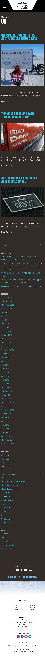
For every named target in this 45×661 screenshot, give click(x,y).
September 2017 (7, 350)
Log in (3, 537)
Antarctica (5, 455)
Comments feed (7, 545)
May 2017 (5, 365)
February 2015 (6, 432)
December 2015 (7, 399)
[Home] (22, 5)
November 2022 (7, 305)
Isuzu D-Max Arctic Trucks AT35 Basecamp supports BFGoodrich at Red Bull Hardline (21, 281)
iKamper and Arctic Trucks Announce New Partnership (22, 286)
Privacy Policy (22, 651)
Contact (32, 609)
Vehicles (16, 603)
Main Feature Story (22, 474)
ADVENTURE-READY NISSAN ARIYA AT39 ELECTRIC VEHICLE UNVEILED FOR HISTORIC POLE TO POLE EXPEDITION (22, 266)
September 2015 (7, 410)
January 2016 (6, 395)
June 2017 (5, 361)
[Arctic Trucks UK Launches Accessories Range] (22, 220)
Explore (4, 463)
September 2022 (7, 309)
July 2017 (5, 357)
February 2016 (6, 391)
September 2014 (7, 444)
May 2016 (5, 380)
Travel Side (5, 511)
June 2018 (5, 324)
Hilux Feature (6, 466)
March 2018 (6, 331)
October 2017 (6, 346)
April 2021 (5, 316)
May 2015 (5, 425)
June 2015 (5, 421)
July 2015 (5, 417)
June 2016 (5, 376)
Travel (3, 504)
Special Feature (7, 500)
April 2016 (5, 384)
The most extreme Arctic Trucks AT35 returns (18, 115)
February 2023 (6, 301)
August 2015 (6, 414)
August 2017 (6, 354)
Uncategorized (6, 519)
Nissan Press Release (9, 485)
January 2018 (6, 335)
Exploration (5, 459)
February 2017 (6, 369)
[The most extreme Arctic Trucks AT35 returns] (22, 154)
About (16, 609)
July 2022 (5, 312)
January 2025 (6, 297)
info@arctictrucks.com (22, 629)
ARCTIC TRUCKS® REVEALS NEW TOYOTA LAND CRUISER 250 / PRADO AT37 (21, 258)
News (3, 478)
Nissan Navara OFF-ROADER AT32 (14, 481)
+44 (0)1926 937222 (22, 626)
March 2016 (6, 387)
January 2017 (6, 372)
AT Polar (16, 605)
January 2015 (6, 436)
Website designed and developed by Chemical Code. (22, 646)
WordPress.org (7, 549)
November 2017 (7, 342)
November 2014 (7, 440)
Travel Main (5, 508)
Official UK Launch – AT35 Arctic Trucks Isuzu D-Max (19, 37)
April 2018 (5, 327)
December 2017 (7, 339)
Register (4, 534)
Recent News (6, 496)
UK (2, 515)
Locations (32, 605)
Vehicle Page (6, 523)
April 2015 (5, 429)
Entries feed (6, 541)
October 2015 (6, 406)
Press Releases (7, 493)
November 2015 (7, 402)
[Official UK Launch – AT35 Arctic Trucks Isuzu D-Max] (22, 90)
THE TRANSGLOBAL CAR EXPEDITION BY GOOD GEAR (20, 274)
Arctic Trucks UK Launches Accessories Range (19, 180)
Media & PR (32, 607)
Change (30, 643)
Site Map (15, 651)
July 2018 (5, 320)
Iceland (4, 470)
